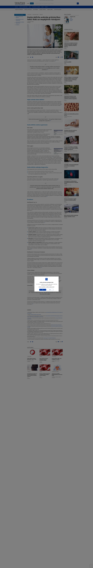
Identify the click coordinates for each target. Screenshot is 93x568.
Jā (42, 289)
